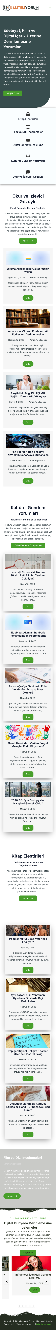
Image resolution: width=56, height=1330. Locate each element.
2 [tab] (22, 1302)
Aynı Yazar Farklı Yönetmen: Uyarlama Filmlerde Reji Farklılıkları (28, 998)
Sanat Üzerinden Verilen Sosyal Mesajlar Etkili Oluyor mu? (28, 744)
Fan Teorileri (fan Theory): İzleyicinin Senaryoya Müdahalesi (28, 453)
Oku (28, 298)
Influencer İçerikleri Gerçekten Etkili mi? (26, 1276)
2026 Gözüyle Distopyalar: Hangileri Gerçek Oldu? (28, 802)
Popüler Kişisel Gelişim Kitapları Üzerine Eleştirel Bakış (28, 1052)
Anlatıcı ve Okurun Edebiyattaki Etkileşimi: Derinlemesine (28, 333)
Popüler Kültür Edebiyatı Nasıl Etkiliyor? (28, 940)
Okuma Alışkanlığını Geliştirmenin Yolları (28, 270)
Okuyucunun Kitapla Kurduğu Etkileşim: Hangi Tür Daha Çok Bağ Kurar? (28, 1107)
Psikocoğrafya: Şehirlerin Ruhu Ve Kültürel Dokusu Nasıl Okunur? (28, 689)
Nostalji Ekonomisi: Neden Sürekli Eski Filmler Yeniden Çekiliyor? (28, 575)
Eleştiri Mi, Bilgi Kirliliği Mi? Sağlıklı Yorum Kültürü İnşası (28, 395)
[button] (7, 1280)
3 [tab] (25, 1302)
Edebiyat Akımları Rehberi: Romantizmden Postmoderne (28, 634)
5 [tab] (30, 1302)
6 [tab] (33, 1302)
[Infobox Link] (28, 117)
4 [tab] (28, 1302)
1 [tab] (19, 1302)
